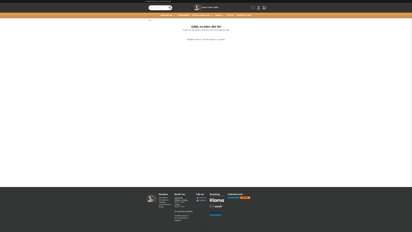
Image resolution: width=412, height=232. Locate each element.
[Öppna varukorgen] (264, 8)
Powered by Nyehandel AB (206, 230)
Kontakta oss (244, 15)
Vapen (218, 15)
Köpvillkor (162, 202)
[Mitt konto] (258, 8)
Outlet (230, 15)
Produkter (166, 15)
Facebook (202, 197)
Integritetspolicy (165, 204)
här (201, 39)
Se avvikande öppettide (183, 211)
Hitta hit (178, 220)
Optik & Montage (201, 15)
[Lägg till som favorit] (253, 8)
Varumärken (163, 198)
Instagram (202, 200)
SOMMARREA (184, 15)
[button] (170, 7)
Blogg (161, 207)
